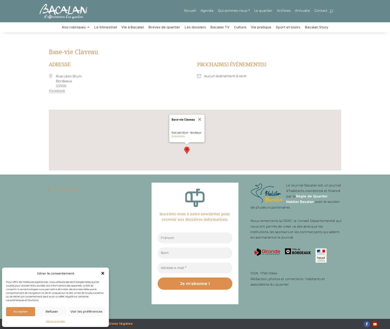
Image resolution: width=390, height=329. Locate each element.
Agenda (206, 11)
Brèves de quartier (164, 27)
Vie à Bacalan (132, 27)
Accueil (190, 11)
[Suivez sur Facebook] (367, 324)
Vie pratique (261, 27)
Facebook (52, 91)
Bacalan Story (316, 27)
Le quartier (263, 11)
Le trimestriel (105, 27)
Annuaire (302, 11)
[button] (103, 273)
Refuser (52, 311)
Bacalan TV (220, 27)
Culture (240, 27)
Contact (320, 11)
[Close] (200, 119)
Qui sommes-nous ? (234, 11)
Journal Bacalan (67, 189)
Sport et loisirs (288, 27)
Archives (283, 11)
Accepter (20, 311)
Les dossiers (195, 27)
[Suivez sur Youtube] (375, 324)
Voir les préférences (86, 311)
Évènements (178, 136)
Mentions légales (55, 321)
